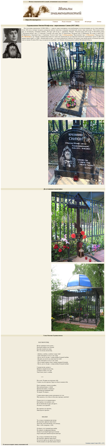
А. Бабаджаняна (67, 35)
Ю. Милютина (26, 36)
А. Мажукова (90, 35)
